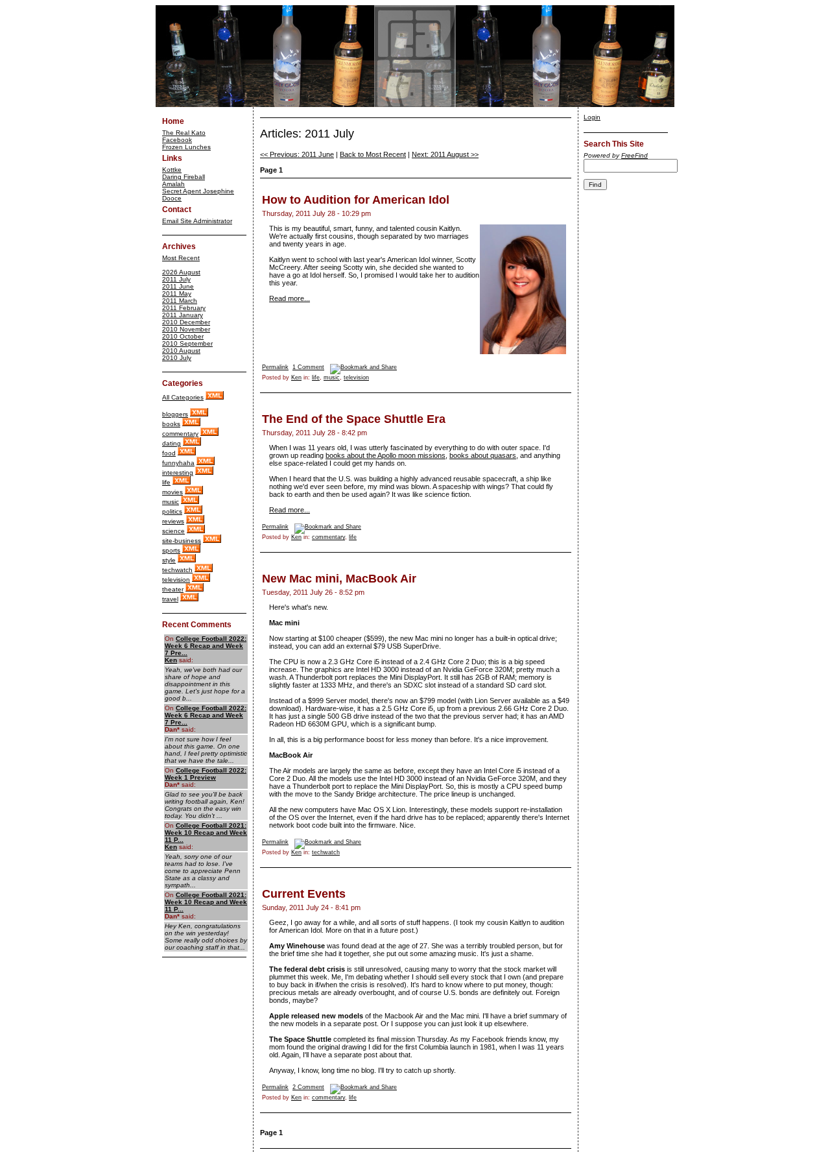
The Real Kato (184, 132)
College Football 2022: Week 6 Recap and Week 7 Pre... (205, 645)
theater (173, 589)
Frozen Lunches (186, 146)
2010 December (186, 322)
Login (592, 117)
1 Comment (308, 367)
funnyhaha (178, 462)
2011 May (176, 293)
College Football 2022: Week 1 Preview (205, 774)
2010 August (181, 350)
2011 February (184, 307)
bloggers (175, 414)
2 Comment (308, 1087)
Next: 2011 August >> (445, 154)
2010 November (186, 329)
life (166, 482)
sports (171, 550)
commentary (180, 433)
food (169, 453)
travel (170, 599)
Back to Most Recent (373, 154)
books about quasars (482, 455)
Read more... (289, 298)
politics (172, 511)
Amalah (173, 183)
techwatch (177, 569)
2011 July (176, 279)
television (176, 579)
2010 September (187, 343)
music (170, 501)
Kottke (172, 169)
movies (172, 492)
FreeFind (634, 155)
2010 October (183, 336)
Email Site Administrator (197, 220)
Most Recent (181, 257)
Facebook (177, 139)
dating (171, 443)
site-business (181, 540)
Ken (171, 660)
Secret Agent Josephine (198, 191)
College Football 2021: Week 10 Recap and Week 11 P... (206, 832)
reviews (173, 521)
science (173, 530)
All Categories (183, 397)
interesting (177, 472)
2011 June (178, 286)
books (171, 423)
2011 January (182, 314)
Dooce (172, 198)
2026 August (181, 272)
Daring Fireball (183, 176)
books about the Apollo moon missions (385, 455)
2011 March (179, 300)
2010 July (176, 357)
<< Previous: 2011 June (297, 154)
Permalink (275, 367)
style (169, 560)
